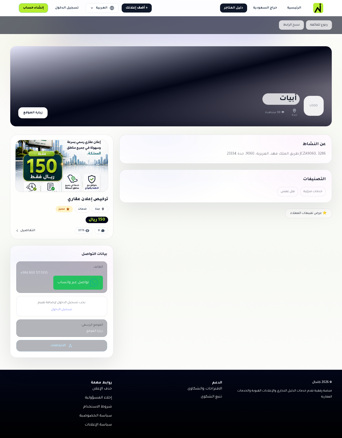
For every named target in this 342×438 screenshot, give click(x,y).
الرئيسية (294, 8)
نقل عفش (288, 191)
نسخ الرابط (291, 25)
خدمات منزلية (312, 191)
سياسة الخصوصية (95, 416)
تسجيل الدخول (67, 8)
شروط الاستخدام (97, 407)
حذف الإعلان (102, 389)
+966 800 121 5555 (34, 273)
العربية (101, 8)
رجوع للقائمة (319, 25)
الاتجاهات (58, 345)
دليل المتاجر (233, 8)
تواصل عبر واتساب (73, 283)
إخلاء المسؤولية (98, 398)
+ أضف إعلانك (137, 8)
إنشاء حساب (33, 8)
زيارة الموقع (33, 113)
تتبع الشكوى (211, 397)
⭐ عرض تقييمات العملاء (308, 213)
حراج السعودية (265, 8)
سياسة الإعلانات (98, 425)
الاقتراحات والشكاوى (205, 389)
